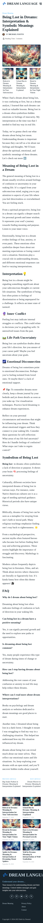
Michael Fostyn (16, 34)
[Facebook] (12, 896)
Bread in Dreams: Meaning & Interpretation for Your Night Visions (35, 87)
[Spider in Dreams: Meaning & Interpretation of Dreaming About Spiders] (11, 845)
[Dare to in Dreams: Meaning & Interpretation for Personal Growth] (32, 823)
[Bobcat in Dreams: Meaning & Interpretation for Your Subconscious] (7, 73)
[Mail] (21, 896)
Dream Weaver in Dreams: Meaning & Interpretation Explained (31, 784)
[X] (31, 896)
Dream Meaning (7, 13)
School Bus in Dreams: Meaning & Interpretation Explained (21, 85)
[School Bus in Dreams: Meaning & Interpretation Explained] (21, 73)
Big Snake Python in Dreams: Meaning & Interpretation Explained (11, 784)
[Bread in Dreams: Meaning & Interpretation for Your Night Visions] (35, 73)
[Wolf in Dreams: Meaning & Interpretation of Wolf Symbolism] (32, 845)
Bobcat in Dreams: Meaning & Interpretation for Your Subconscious (8, 87)
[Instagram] (17, 896)
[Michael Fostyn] (4, 34)
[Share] (26, 896)
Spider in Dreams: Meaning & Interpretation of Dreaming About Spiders (9, 856)
